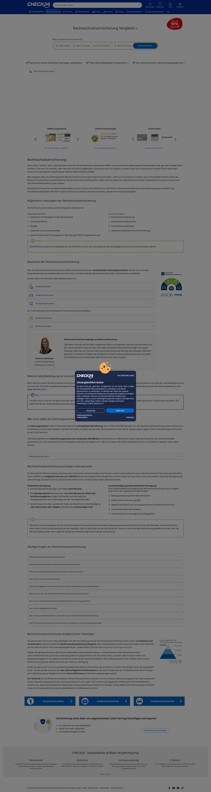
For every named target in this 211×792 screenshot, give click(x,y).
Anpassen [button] (90, 410)
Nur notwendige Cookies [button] (126, 375)
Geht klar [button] (120, 410)
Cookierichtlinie (82, 417)
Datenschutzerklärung (84, 415)
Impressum (130, 417)
